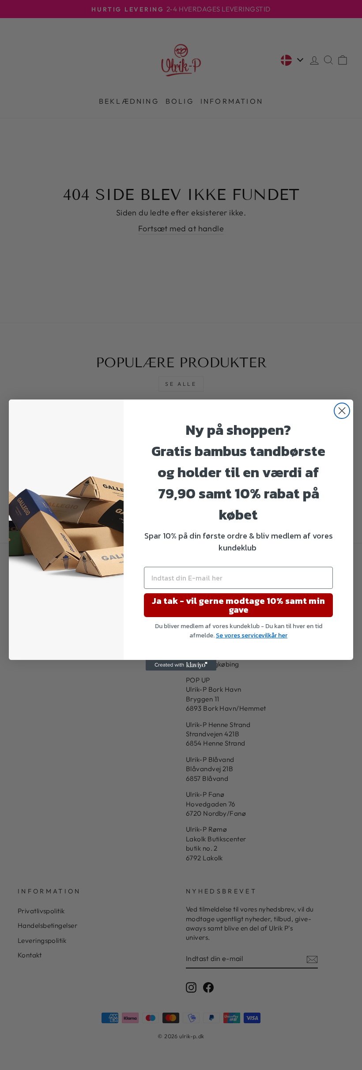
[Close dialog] (342, 410)
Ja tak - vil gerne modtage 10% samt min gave (238, 605)
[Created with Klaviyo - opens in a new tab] (181, 665)
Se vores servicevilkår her (251, 635)
